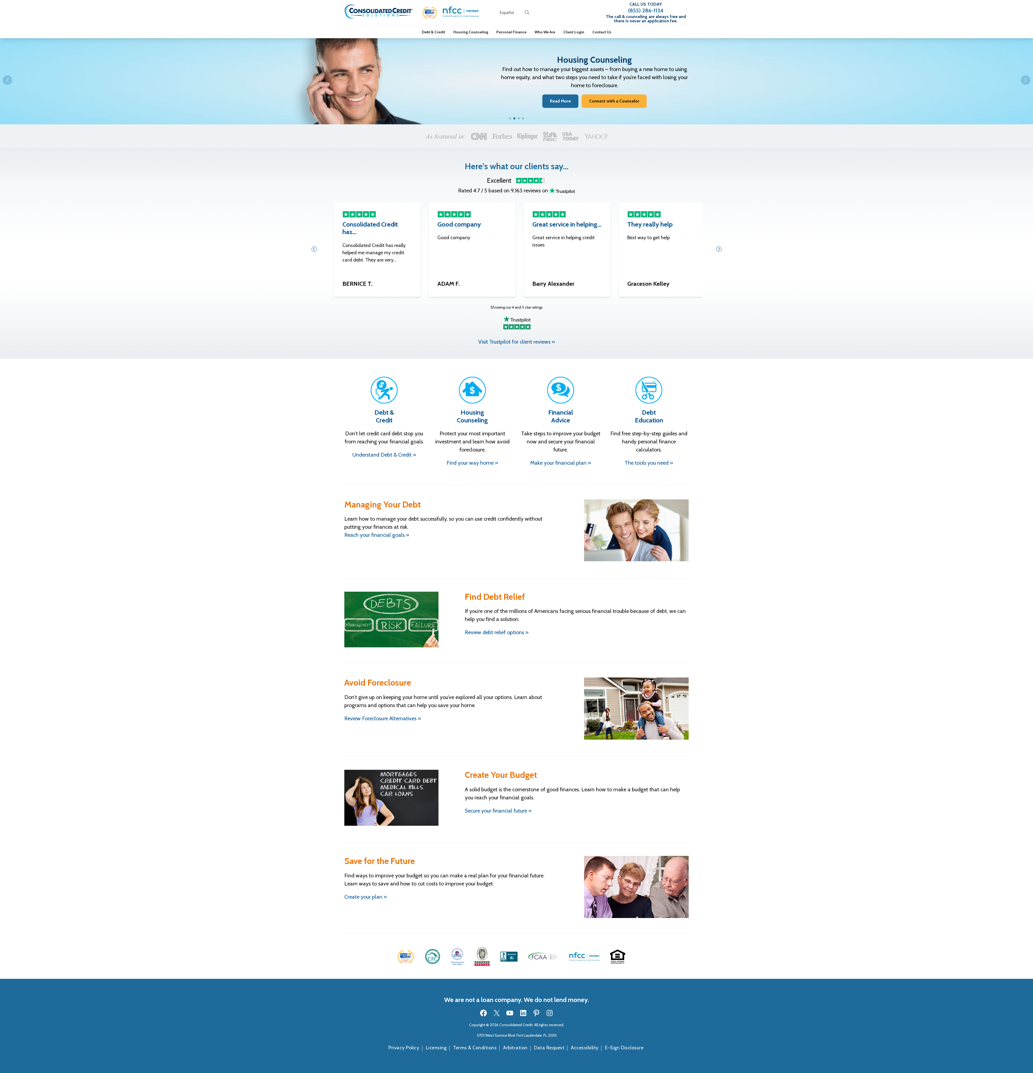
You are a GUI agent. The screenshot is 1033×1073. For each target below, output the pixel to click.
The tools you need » (649, 463)
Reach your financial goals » (376, 535)
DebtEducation (649, 416)
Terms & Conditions (475, 1048)
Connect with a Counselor (614, 101)
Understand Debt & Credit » (384, 454)
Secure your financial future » (498, 810)
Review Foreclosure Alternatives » (382, 718)
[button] (429, 12)
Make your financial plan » (560, 463)
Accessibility (585, 1048)
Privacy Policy (403, 1048)
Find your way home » (472, 463)
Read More (560, 101)
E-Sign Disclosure (624, 1048)
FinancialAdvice (560, 416)
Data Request (549, 1048)
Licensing (436, 1048)
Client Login (573, 32)
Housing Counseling (470, 32)
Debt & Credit (433, 32)
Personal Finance (511, 32)
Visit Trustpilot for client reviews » (516, 341)
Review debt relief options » (497, 632)
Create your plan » (365, 897)
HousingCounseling (472, 416)
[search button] (527, 12)
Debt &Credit (384, 416)
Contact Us (601, 32)
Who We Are (545, 32)
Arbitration (515, 1048)
